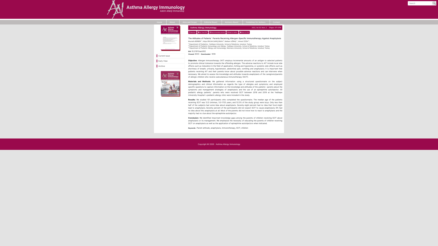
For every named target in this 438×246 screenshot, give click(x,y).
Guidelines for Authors (255, 22)
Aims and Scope (190, 22)
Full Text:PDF (203, 32)
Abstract (193, 32)
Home (159, 22)
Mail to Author (233, 32)
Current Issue (164, 56)
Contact (276, 22)
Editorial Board (210, 22)
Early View (163, 61)
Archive (161, 66)
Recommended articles (218, 32)
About (172, 22)
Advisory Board (231, 22)
